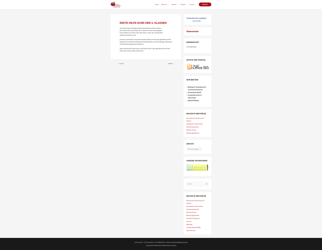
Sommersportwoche (192, 127)
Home (156, 4)
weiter (171, 63)
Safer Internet (190, 230)
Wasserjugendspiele (192, 133)
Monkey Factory (191, 130)
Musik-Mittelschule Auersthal (166, 245)
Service (192, 4)
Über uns (164, 4)
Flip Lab (188, 221)
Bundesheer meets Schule (194, 124)
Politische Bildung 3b (193, 218)
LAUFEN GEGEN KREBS (193, 227)
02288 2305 (160, 242)
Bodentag (189, 224)
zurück (120, 63)
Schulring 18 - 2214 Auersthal (144, 242)
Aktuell (183, 4)
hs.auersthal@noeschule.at (178, 242)
